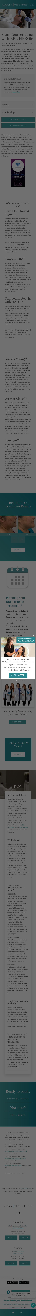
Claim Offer (18, 675)
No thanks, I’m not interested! (18, 681)
